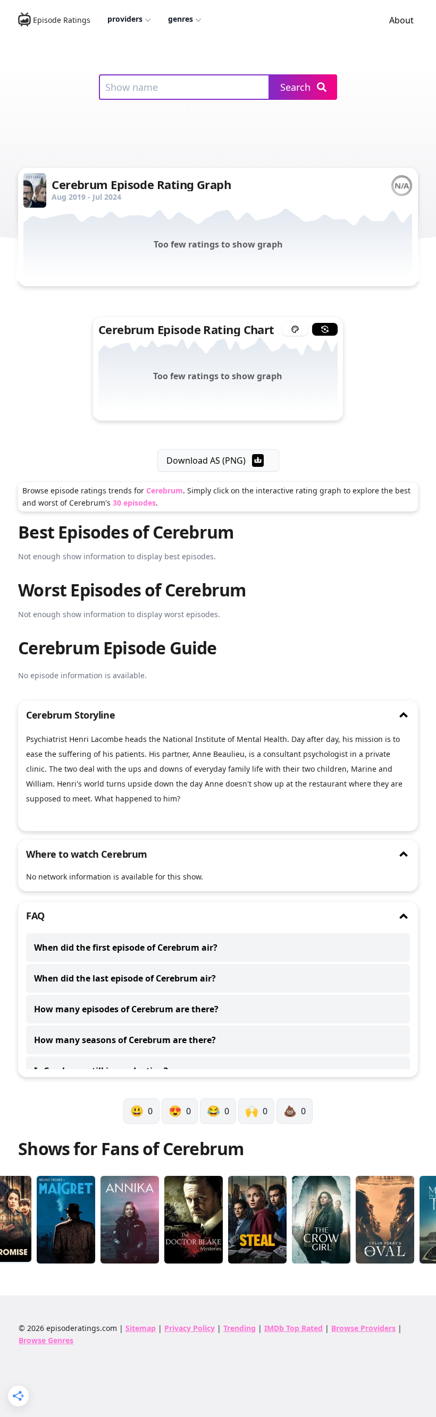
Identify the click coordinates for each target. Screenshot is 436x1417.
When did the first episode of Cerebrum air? (125, 947)
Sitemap (140, 1328)
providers (124, 19)
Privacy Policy (189, 1328)
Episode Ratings (61, 20)
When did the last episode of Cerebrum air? (125, 978)
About (401, 20)
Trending (239, 1328)
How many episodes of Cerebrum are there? (126, 1009)
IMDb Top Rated (293, 1328)
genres (180, 19)
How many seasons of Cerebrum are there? (125, 1040)
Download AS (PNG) (206, 460)
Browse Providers (363, 1328)
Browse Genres (46, 1340)
